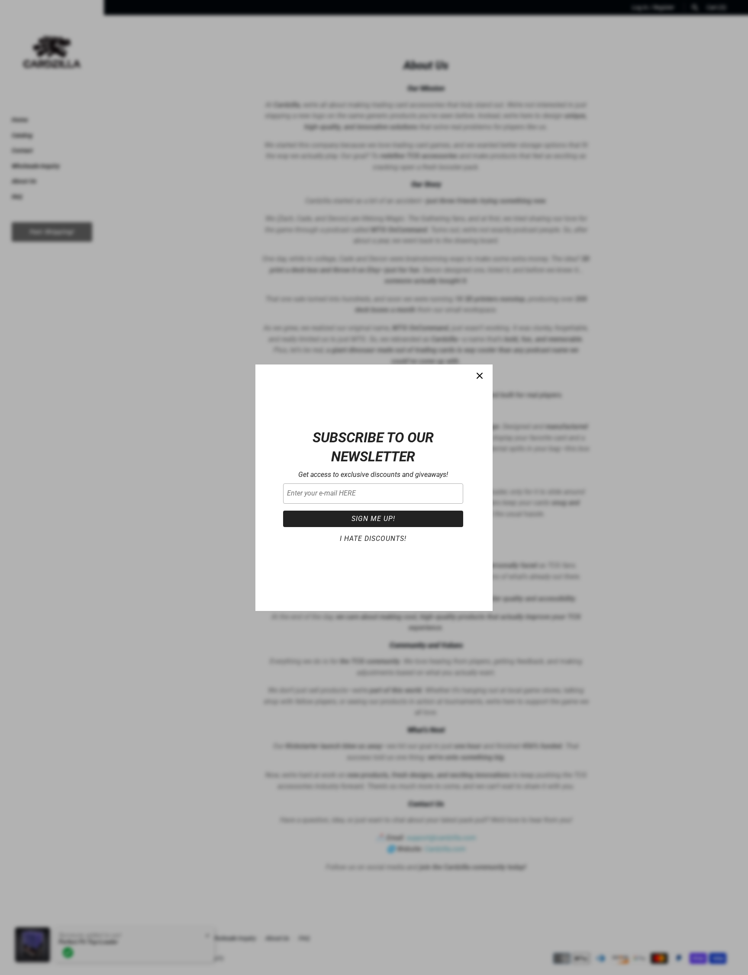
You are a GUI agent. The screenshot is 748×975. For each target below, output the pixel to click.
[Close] (480, 377)
